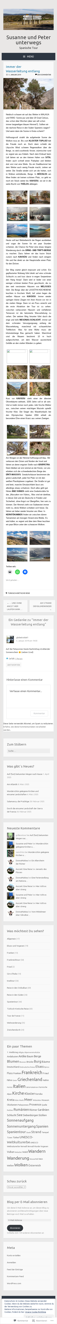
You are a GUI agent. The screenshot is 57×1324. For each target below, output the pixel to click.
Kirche (18, 1093)
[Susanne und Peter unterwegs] (28, 29)
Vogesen (44, 1146)
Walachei (18, 1152)
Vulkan (10, 1151)
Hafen (46, 1080)
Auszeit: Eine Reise (24, 869)
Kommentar (39, 713)
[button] (17, 197)
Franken (10, 953)
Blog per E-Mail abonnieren (27, 1202)
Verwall (23, 1146)
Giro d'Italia (12, 974)
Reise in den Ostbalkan (17, 988)
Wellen (10, 1165)
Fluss (10, 1073)
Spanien (42, 1126)
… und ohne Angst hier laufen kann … (14, 606)
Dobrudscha (25, 1067)
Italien (19, 1086)
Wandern (37, 1151)
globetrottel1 (22, 637)
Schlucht (12, 1115)
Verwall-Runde (33, 1146)
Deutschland (13, 1067)
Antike (22, 1056)
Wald (25, 1152)
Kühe (17, 1100)
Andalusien (12, 1056)
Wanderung (18, 1158)
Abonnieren (15, 1228)
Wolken (21, 1165)
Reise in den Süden (15, 995)
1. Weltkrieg (12, 1052)
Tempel (45, 1132)
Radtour (10, 1110)
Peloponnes (23, 1105)
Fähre (9, 1080)
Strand (36, 1132)
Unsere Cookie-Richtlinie (35, 1312)
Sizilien (43, 1115)
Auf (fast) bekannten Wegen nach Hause (24, 774)
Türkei (16, 1137)
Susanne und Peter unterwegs (28, 39)
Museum (45, 1100)
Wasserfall (34, 1159)
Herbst (9, 1087)
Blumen (13, 1061)
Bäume (46, 1061)
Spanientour (12, 1002)
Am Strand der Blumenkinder (42, 606)
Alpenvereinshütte (32, 1052)
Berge (37, 1056)
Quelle (44, 1105)
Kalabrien (34, 1087)
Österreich (34, 1165)
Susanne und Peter (24, 843)
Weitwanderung (14, 1023)
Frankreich (32, 1072)
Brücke (29, 1061)
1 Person (18, 659)
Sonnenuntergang (21, 1126)
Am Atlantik (12, 784)
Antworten (13, 665)
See (19, 1115)
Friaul (9, 967)
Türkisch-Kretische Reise (19, 593)
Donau (32, 1067)
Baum (30, 1056)
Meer (28, 1099)
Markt (21, 1100)
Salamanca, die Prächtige (18, 801)
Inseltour (11, 981)
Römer (33, 1109)
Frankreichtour (13, 960)
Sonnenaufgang (20, 1120)
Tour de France (13, 1016)
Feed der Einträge (15, 1269)
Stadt (28, 1132)
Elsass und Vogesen (15, 946)
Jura (28, 1087)
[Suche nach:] (28, 751)
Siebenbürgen (30, 1115)
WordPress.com (14, 1283)
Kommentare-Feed (15, 1276)
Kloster (29, 1093)
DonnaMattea (22, 860)
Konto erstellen (14, 1255)
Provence (35, 1104)
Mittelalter (37, 1100)
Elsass (39, 1066)
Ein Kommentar (44, 75)
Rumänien (21, 1109)
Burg (37, 1061)
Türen (9, 1137)
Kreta (10, 1099)
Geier (15, 1080)
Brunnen (23, 1062)
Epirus (46, 1067)
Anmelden (11, 1262)
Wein (41, 1159)
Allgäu (21, 1052)
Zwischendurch (13, 1030)
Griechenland (29, 1079)
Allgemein (11, 939)
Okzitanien (12, 1105)
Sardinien (43, 1109)
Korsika (38, 1094)
